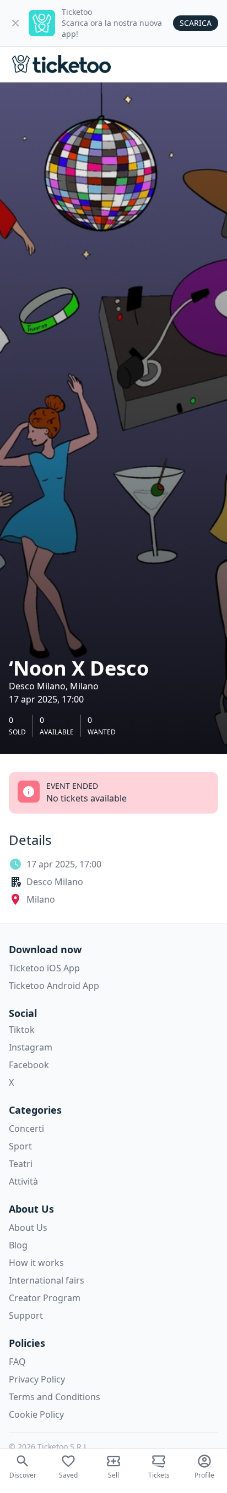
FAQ (17, 1362)
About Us (28, 1227)
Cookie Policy (36, 1414)
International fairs (46, 1280)
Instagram (30, 1047)
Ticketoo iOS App (44, 968)
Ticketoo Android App (54, 986)
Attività (23, 1181)
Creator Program (44, 1298)
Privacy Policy (37, 1379)
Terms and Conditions (54, 1397)
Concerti (26, 1128)
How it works (36, 1263)
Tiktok (22, 1030)
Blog (18, 1245)
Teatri (21, 1164)
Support (26, 1315)
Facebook (29, 1065)
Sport (20, 1146)
